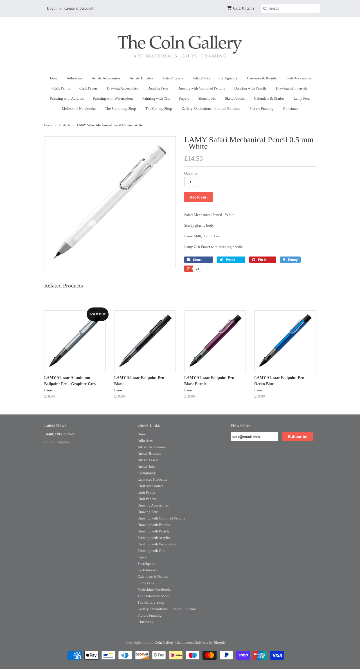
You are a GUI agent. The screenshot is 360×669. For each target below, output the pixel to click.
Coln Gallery (164, 642)
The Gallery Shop (158, 108)
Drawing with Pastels (292, 88)
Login (52, 8)
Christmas (290, 108)
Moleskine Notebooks (79, 108)
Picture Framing (261, 108)
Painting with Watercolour (113, 98)
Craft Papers (88, 88)
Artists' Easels (172, 78)
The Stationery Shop (120, 108)
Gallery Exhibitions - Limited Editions (210, 108)
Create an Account (78, 8)
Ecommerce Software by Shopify (201, 642)
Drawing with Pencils (250, 88)
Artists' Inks (201, 78)
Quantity (191, 173)
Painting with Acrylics (67, 98)
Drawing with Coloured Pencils (201, 88)
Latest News (55, 425)
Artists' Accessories (106, 78)
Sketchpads (207, 98)
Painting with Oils (156, 98)
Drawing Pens (157, 88)
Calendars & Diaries (269, 98)
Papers (184, 98)
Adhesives (74, 78)
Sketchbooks (235, 98)
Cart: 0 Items (243, 8)
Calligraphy (228, 78)
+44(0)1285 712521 (59, 434)
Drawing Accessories (122, 88)
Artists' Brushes (141, 78)
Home (52, 78)
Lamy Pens (302, 98)
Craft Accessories (299, 78)
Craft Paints (61, 88)
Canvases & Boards (261, 78)
